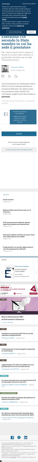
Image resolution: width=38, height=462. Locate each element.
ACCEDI (19, 133)
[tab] (19, 259)
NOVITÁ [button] (4, 260)
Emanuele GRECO (17, 67)
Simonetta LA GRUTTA (10, 369)
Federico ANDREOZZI (10, 402)
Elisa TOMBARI (21, 385)
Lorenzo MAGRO (7, 322)
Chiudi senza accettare (28, 3)
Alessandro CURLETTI (25, 418)
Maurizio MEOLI (8, 385)
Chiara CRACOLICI (9, 418)
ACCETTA (31, 32)
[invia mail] (16, 76)
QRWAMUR (13, 457)
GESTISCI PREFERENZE (15, 32)
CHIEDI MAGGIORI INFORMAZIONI (19, 149)
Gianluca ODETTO (8, 353)
